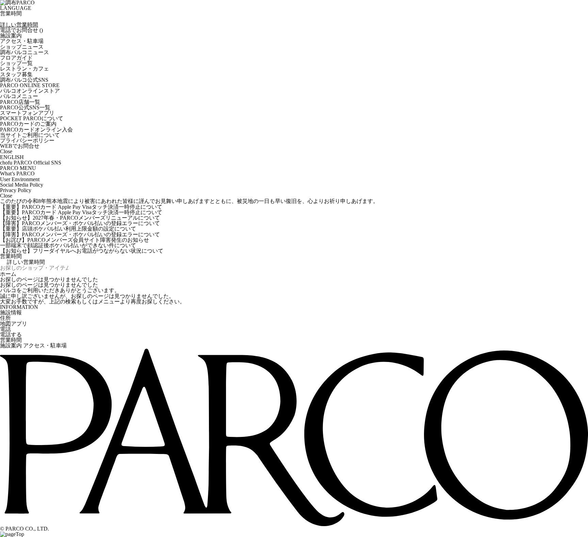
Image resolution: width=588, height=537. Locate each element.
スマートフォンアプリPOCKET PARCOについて (31, 116)
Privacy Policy (15, 190)
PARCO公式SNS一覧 (25, 108)
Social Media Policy (21, 185)
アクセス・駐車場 (45, 346)
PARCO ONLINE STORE (30, 88)
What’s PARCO (17, 174)
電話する (11, 335)
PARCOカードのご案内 (28, 124)
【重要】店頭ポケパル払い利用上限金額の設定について (68, 229)
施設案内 (11, 346)
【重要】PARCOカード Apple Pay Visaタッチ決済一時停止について (81, 207)
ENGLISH (12, 157)
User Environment (19, 179)
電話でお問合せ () (21, 30)
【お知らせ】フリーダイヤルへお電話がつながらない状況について (81, 251)
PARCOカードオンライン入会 (36, 130)
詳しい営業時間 (19, 25)
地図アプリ (13, 324)
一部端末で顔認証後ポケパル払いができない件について (68, 245)
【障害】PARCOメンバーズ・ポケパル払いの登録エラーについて (80, 223)
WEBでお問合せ (19, 146)
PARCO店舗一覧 (20, 102)
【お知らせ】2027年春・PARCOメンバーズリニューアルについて (80, 218)
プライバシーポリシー (27, 141)
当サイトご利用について (30, 135)
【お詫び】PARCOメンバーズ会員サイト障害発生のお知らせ (74, 240)
